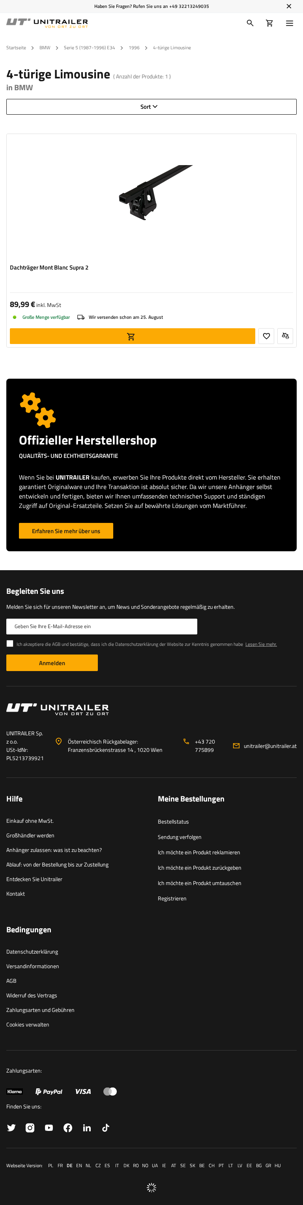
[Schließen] (289, 6)
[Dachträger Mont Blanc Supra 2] (151, 198)
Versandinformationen (32, 966)
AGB (11, 980)
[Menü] (291, 23)
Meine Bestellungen (191, 799)
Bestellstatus (173, 821)
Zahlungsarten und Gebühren (40, 1010)
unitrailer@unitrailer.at (270, 746)
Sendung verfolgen (180, 837)
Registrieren (172, 898)
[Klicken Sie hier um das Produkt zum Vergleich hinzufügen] (285, 336)
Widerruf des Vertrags (31, 995)
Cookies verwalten (27, 1024)
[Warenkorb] (269, 23)
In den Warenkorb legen (132, 336)
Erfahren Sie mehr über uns (66, 531)
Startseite (16, 47)
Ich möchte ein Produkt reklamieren (199, 852)
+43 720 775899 (205, 745)
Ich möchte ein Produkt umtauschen (199, 883)
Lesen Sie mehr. (261, 644)
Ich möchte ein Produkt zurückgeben (199, 867)
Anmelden (52, 663)
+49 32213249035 (189, 6)
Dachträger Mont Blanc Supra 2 (49, 267)
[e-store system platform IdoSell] (151, 1187)
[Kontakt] (151, 712)
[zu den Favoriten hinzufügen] (266, 336)
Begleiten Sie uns (35, 591)
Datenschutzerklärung (32, 951)
